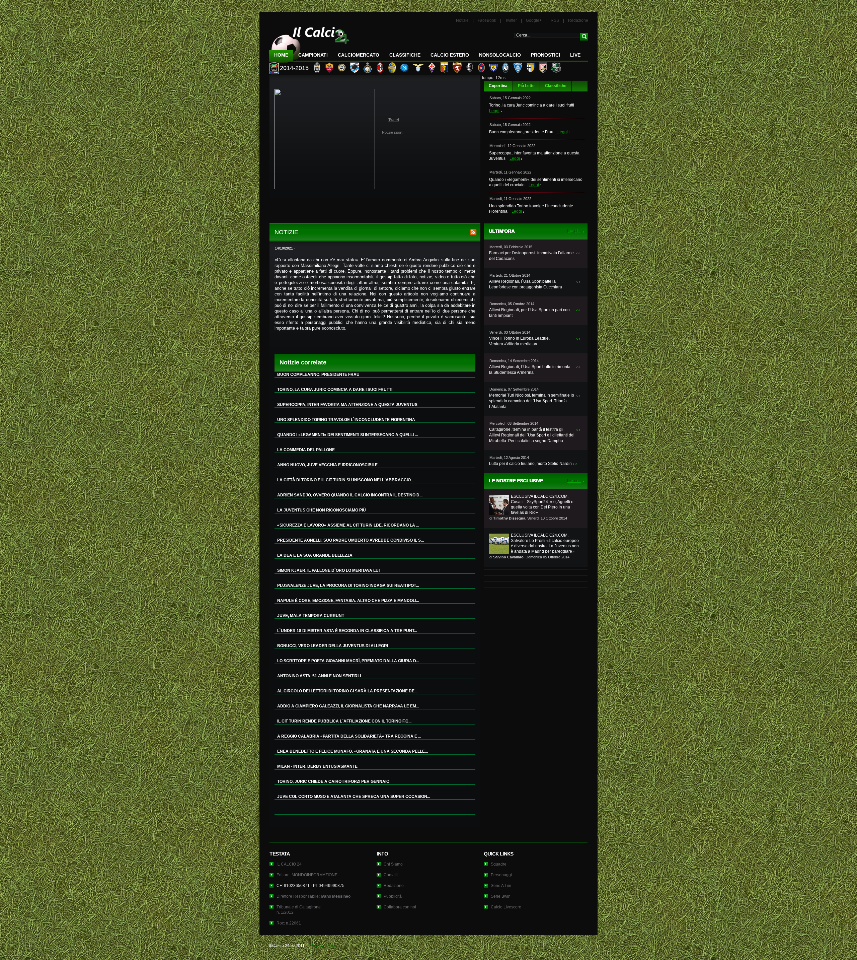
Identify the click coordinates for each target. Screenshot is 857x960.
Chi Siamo (393, 864)
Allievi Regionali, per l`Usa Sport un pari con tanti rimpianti (529, 312)
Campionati (313, 55)
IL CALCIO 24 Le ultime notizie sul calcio (309, 42)
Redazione (578, 20)
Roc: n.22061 (289, 923)
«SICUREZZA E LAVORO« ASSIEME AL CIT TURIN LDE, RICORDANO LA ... (348, 525)
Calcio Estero (450, 55)
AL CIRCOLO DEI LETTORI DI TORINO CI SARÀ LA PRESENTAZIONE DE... (347, 691)
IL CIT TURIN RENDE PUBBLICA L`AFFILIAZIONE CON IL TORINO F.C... (344, 721)
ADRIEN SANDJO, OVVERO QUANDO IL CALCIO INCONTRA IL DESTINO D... (349, 495)
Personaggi (501, 875)
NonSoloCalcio (500, 55)
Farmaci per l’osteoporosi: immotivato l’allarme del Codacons (531, 256)
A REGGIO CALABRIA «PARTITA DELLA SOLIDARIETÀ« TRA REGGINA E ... (349, 736)
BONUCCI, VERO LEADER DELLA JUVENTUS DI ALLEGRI (332, 645)
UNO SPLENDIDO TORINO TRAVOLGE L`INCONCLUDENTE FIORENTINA (346, 419)
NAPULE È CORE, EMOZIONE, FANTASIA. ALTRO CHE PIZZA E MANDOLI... (348, 600)
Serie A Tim (501, 885)
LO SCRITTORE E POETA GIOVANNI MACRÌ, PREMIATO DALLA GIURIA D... (348, 661)
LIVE (575, 55)
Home (281, 55)
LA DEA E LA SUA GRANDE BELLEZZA (315, 555)
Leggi (494, 111)
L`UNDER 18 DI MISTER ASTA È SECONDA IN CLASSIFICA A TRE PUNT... (347, 630)
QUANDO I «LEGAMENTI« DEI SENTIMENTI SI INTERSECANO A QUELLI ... (347, 434)
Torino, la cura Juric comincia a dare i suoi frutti (531, 105)
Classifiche (555, 85)
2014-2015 (294, 68)
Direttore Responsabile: (313, 896)
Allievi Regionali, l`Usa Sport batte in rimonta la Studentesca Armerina (529, 369)
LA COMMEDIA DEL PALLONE (306, 450)
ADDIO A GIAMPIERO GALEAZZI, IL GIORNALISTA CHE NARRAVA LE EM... (348, 706)
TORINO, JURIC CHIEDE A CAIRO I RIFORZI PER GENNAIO (333, 781)
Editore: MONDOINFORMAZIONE (307, 875)
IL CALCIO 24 (289, 864)
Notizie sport (392, 132)
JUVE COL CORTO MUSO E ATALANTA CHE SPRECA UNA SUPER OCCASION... (353, 796)
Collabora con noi (400, 907)
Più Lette (526, 85)
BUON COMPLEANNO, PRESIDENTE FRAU (318, 374)
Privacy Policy (323, 945)
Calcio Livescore (506, 907)
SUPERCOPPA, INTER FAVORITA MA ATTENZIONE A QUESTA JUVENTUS (347, 404)
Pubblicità (393, 896)
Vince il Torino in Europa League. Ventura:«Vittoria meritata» (519, 341)
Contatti (391, 875)
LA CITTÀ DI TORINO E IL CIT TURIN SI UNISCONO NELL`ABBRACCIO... (345, 480)
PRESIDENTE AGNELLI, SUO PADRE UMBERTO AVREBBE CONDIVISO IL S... (350, 540)
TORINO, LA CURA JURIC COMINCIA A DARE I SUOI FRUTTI (334, 389)
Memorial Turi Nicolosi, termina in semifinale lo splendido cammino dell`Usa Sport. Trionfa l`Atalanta (531, 401)
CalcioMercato (358, 55)
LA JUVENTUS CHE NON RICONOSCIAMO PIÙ (321, 510)
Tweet (393, 120)
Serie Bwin (501, 896)
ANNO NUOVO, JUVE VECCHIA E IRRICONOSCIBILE (327, 465)
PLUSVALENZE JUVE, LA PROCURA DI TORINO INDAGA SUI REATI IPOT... (348, 585)
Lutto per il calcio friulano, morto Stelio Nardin (530, 463)
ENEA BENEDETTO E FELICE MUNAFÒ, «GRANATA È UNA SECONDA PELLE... (352, 751)
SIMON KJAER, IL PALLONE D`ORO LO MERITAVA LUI (328, 570)
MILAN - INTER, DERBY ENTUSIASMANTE (317, 766)
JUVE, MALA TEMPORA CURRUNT (310, 615)
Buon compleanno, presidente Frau (521, 132)
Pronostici (545, 55)
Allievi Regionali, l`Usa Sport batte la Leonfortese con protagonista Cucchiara (525, 284)
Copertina (498, 85)
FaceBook (487, 20)
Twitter (511, 20)
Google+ (534, 20)
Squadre (499, 864)
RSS (555, 20)
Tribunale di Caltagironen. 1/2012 (299, 910)
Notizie (462, 20)
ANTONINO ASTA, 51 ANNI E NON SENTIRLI (319, 676)
